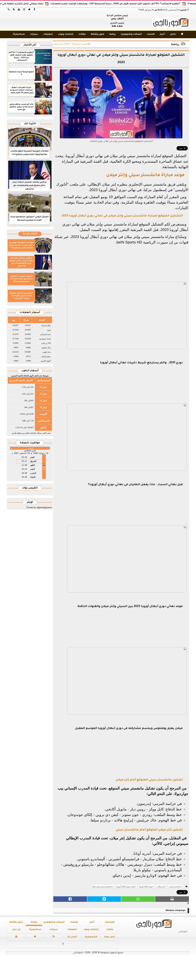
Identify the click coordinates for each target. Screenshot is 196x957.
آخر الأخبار (30, 45)
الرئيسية (110, 922)
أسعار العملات (30, 312)
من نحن (16, 929)
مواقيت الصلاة (30, 443)
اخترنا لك (30, 123)
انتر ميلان (160, 886)
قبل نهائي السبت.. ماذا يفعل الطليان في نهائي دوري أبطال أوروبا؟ (135, 484)
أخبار (162, 34)
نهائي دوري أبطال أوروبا (126, 886)
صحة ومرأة (19, 34)
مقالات (82, 34)
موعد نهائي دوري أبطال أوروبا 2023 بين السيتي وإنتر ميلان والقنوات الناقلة (130, 606)
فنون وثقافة (97, 34)
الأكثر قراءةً (30, 233)
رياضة (112, 34)
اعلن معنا (109, 937)
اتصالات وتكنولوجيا (131, 34)
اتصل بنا (72, 937)
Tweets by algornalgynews (39, 507)
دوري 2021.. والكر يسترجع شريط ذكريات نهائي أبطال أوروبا (141, 362)
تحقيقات (48, 34)
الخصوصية (91, 937)
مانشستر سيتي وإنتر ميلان (102, 886)
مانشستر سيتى (175, 886)
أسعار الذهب (30, 370)
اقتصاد (151, 34)
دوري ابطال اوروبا (146, 886)
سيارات (34, 34)
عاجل (173, 34)
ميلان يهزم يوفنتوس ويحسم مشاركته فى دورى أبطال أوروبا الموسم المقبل (129, 728)
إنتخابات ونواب (65, 34)
